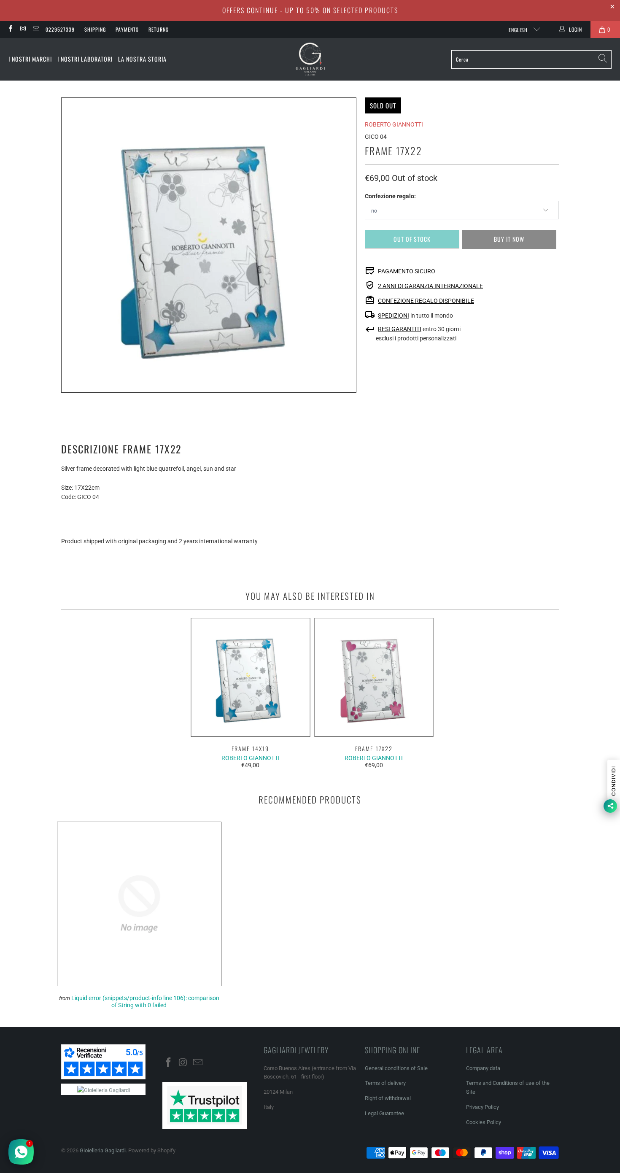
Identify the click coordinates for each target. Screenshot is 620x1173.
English (519, 29)
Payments (127, 29)
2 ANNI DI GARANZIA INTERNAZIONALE (430, 286)
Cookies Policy (483, 1122)
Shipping (95, 29)
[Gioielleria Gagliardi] (310, 59)
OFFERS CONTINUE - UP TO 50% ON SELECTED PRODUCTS (310, 10)
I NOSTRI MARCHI (30, 58)
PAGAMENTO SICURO (406, 271)
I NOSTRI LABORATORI (85, 58)
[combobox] (531, 59)
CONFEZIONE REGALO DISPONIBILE (426, 300)
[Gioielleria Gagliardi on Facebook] (9, 29)
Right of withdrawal (388, 1098)
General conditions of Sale (396, 1068)
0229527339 (60, 29)
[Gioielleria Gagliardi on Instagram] (22, 29)
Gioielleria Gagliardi (103, 1150)
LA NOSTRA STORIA (142, 58)
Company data (483, 1068)
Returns (158, 29)
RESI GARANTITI (399, 329)
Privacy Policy (482, 1107)
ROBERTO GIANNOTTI (394, 124)
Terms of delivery (385, 1083)
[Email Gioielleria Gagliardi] (35, 29)
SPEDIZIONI (393, 315)
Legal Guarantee (384, 1113)
